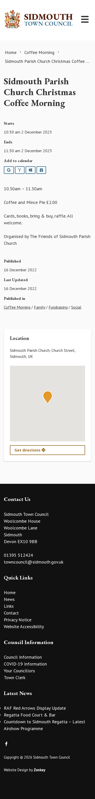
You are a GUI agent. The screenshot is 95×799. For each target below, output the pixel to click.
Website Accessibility (24, 626)
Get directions (28, 449)
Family (39, 307)
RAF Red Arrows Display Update (35, 708)
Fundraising (58, 307)
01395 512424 (18, 555)
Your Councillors (19, 671)
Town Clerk (14, 677)
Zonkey (39, 769)
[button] (47, 397)
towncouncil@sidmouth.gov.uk (33, 562)
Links (9, 606)
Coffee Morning (17, 307)
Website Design (16, 769)
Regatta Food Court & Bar (29, 715)
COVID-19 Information (25, 664)
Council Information (23, 657)
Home (9, 592)
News (9, 599)
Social (76, 307)
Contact (11, 613)
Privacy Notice (17, 620)
